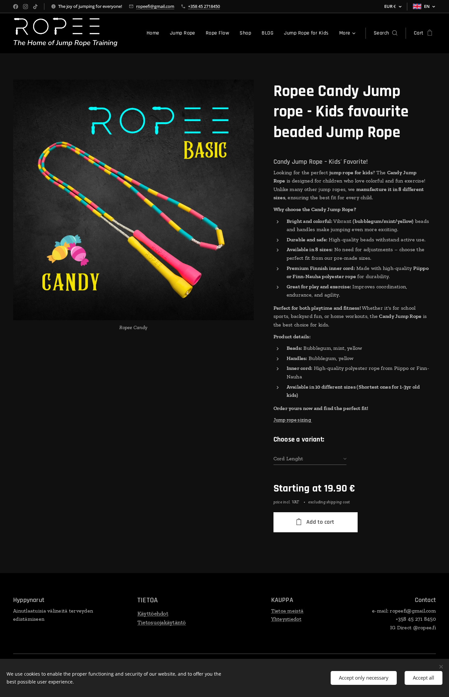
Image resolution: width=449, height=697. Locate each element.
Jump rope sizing (292, 420)
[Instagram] (25, 6)
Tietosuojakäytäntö (161, 622)
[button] (386, 33)
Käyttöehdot (152, 613)
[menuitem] (155, 33)
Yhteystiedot (286, 619)
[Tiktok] (35, 6)
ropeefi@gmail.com (155, 6)
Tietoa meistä (287, 611)
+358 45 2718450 (204, 6)
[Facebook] (16, 6)
